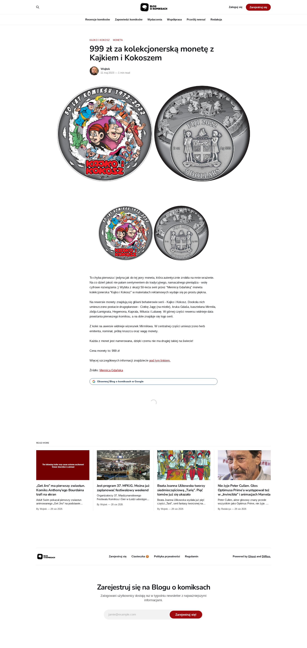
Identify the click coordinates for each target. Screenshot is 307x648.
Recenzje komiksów (97, 19)
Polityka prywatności (167, 556)
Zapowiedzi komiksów (128, 19)
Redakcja (216, 19)
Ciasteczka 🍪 (140, 556)
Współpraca (174, 19)
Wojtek (105, 69)
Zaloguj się (235, 7)
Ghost (252, 556)
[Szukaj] (37, 7)
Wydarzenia (154, 19)
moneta (118, 40)
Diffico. (266, 556)
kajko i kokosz (100, 40)
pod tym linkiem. (160, 360)
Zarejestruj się (258, 7)
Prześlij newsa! (196, 19)
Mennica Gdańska (111, 370)
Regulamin (191, 556)
